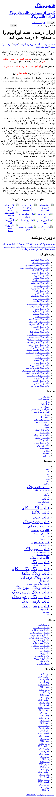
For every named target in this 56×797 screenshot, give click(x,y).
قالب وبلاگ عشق (41, 383)
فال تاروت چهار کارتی (39, 632)
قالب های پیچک (39, 557)
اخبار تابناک (44, 404)
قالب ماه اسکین (43, 545)
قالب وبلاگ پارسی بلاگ (30, 592)
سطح (52, 47)
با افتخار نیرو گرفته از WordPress (40, 794)
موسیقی (45, 453)
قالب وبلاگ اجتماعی (40, 260)
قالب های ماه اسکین (42, 555)
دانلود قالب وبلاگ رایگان (42, 490)
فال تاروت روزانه (41, 658)
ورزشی (46, 455)
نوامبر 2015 (44, 702)
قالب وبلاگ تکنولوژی (40, 288)
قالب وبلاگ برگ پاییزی (39, 321)
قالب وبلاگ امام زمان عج (38, 339)
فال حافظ (44, 661)
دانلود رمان (44, 417)
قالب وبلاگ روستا (41, 360)
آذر (10, 223)
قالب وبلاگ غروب (41, 298)
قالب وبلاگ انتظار (41, 357)
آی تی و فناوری (42, 399)
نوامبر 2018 (44, 679)
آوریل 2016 (44, 695)
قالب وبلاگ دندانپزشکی (39, 332)
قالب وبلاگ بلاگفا (35, 573)
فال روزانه (44, 653)
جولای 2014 (44, 736)
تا (19, 44)
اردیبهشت (27, 210)
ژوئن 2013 (44, 756)
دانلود (47, 414)
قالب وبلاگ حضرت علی (38, 337)
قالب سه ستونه (40, 542)
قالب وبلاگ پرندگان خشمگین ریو (34, 267)
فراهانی (46, 495)
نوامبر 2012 (44, 774)
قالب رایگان (45, 536)
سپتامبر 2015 (43, 707)
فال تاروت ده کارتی (40, 643)
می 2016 (45, 692)
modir (38, 47)
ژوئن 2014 (44, 738)
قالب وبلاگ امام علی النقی (37, 373)
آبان (27, 223)
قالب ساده (43, 539)
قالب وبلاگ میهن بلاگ (32, 587)
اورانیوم (30, 44)
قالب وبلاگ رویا (42, 329)
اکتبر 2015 (44, 705)
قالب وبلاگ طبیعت (40, 301)
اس (47, 469)
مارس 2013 (44, 764)
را (3, 44)
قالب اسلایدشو (43, 504)
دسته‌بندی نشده (42, 422)
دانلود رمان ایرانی (41, 419)
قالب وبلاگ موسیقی (40, 283)
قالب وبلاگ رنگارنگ (40, 280)
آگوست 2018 (43, 684)
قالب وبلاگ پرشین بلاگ (30, 597)
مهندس (46, 612)
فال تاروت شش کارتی (39, 638)
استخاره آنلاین (43, 663)
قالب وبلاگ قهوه (42, 316)
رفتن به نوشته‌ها (39, 22)
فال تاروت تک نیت (41, 627)
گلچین (46, 450)
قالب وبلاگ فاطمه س (39, 327)
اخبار (47, 401)
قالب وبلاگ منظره (41, 311)
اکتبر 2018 (44, 682)
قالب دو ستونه (40, 530)
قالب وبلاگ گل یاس (40, 291)
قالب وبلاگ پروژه (41, 378)
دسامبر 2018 (43, 677)
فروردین (45, 210)
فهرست (51, 23)
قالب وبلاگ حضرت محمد (38, 342)
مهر (45, 223)
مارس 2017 (44, 689)
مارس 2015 (44, 718)
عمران (46, 425)
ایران (23, 44)
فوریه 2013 (44, 767)
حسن (47, 481)
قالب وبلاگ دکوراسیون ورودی (35, 370)
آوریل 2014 (44, 741)
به (48, 476)
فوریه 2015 (44, 720)
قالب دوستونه (41, 533)
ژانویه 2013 (44, 769)
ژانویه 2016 (44, 697)
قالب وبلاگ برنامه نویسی (38, 303)
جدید (47, 479)
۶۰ (41, 44)
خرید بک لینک (43, 625)
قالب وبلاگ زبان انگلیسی (38, 334)
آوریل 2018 (44, 687)
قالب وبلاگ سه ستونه (37, 583)
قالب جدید (41, 517)
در (48, 492)
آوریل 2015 (44, 715)
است (37, 44)
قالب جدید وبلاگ (36, 522)
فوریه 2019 (44, 674)
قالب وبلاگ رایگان (43, 581)
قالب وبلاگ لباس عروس (38, 375)
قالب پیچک (44, 609)
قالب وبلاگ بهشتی (41, 278)
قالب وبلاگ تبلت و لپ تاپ (37, 368)
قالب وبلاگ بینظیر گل (39, 347)
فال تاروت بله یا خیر (40, 645)
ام (48, 471)
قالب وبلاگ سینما (41, 285)
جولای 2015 (44, 710)
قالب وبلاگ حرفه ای (35, 578)
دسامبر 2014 (43, 725)
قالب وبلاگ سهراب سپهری (37, 265)
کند (42, 47)
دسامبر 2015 (43, 700)
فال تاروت (44, 650)
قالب (45, 498)
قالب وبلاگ (44, 440)
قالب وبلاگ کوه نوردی (39, 365)
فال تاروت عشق (42, 648)
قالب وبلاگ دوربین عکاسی (37, 352)
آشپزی (46, 396)
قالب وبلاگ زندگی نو (40, 296)
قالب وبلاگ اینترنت (40, 293)
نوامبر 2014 (44, 728)
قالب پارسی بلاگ (35, 601)
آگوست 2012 (43, 782)
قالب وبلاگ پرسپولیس (39, 306)
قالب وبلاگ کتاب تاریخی (38, 324)
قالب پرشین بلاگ (41, 435)
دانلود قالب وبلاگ (38, 487)
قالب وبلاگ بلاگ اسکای (30, 569)
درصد (15, 44)
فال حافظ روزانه (41, 656)
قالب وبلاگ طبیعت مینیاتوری (36, 350)
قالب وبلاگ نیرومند (40, 275)
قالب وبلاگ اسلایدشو (41, 565)
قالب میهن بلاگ (42, 437)
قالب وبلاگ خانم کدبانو (39, 319)
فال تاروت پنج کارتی (40, 635)
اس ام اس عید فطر (40, 409)
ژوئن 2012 (44, 787)
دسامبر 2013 (43, 746)
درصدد (8, 44)
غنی (47, 47)
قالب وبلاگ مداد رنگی (39, 386)
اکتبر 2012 (44, 777)
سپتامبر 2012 (43, 779)
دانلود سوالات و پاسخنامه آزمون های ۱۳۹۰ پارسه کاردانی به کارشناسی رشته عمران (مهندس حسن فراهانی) (28, 246)
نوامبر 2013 (44, 749)
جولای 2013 (44, 754)
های (47, 614)
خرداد (10, 210)
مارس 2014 (44, 743)
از (48, 466)
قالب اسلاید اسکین (43, 502)
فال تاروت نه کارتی (40, 640)
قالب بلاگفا (44, 432)
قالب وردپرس (43, 445)
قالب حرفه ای (38, 526)
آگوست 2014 (43, 733)
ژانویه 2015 (44, 723)
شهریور (10, 218)
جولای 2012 (44, 785)
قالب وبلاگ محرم (41, 363)
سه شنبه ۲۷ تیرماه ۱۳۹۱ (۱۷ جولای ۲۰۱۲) (34, 244)
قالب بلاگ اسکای (41, 430)
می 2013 (45, 759)
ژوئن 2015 (44, 713)
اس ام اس (44, 407)
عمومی (46, 44)
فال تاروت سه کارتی (40, 630)
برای (47, 474)
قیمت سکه (44, 448)
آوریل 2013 (44, 761)
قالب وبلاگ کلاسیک (40, 262)
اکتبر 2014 (44, 731)
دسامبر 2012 (43, 772)
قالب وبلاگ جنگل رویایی (38, 345)
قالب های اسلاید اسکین (41, 552)
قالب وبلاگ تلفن (42, 355)
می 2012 (45, 790)
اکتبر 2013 (44, 751)
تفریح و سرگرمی (41, 412)
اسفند (10, 230)
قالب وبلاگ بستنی (41, 314)
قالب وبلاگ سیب (41, 309)
